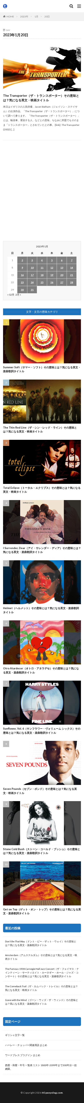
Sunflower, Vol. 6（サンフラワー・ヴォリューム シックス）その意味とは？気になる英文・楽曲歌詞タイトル (41, 730)
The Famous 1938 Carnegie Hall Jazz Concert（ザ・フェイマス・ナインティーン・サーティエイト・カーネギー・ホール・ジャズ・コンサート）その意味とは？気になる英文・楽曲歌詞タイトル (42, 972)
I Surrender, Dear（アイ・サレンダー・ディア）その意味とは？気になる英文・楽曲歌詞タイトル (42, 550)
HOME (10, 16)
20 (61, 274)
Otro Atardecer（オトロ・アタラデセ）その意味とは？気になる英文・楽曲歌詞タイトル (41, 670)
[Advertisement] (42, 190)
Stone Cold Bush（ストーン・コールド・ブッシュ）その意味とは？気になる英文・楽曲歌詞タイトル (41, 851)
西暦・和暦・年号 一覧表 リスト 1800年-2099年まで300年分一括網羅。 (41, 1067)
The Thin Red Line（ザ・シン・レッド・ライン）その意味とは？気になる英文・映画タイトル (40, 429)
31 (32, 289)
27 (61, 282)
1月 (36, 16)
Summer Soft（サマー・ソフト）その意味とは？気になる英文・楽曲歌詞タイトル (42, 369)
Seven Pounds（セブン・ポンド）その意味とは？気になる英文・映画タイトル (40, 791)
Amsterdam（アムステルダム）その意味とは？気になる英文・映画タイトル (41, 957)
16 (22, 274)
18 (42, 274)
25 (42, 282)
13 (61, 267)
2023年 (24, 16)
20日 (47, 16)
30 (22, 289)
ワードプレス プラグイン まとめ (22, 1055)
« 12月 (10, 294)
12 (51, 267)
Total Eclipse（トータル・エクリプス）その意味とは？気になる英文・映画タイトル (42, 490)
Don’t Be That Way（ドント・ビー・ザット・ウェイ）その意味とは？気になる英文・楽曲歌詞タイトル (40, 943)
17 (32, 274)
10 (32, 267)
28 (71, 282)
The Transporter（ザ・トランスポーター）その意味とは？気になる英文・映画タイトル (41, 98)
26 (51, 282)
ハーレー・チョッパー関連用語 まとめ (26, 1045)
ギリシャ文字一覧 (15, 1035)
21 (71, 274)
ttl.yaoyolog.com (52, 1092)
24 (32, 282)
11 (42, 267)
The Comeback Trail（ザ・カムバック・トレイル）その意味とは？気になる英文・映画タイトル (41, 988)
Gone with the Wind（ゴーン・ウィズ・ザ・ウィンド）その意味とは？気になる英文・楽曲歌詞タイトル (41, 1001)
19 (51, 274)
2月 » (18, 294)
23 (22, 282)
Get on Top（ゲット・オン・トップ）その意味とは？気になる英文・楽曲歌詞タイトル (42, 911)
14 (71, 267)
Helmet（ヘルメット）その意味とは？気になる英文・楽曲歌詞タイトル (41, 610)
